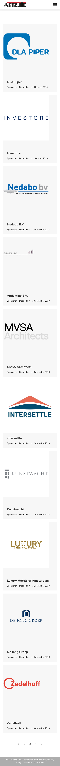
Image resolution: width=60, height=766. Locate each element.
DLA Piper (14, 82)
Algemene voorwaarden (35, 759)
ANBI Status (39, 762)
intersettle (14, 438)
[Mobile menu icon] (55, 5)
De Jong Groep (17, 652)
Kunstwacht (15, 509)
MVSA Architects (19, 367)
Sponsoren (12, 87)
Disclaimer (27, 762)
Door (24, 87)
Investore (13, 153)
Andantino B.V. (17, 296)
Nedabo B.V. (15, 224)
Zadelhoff (14, 723)
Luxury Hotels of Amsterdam (28, 581)
